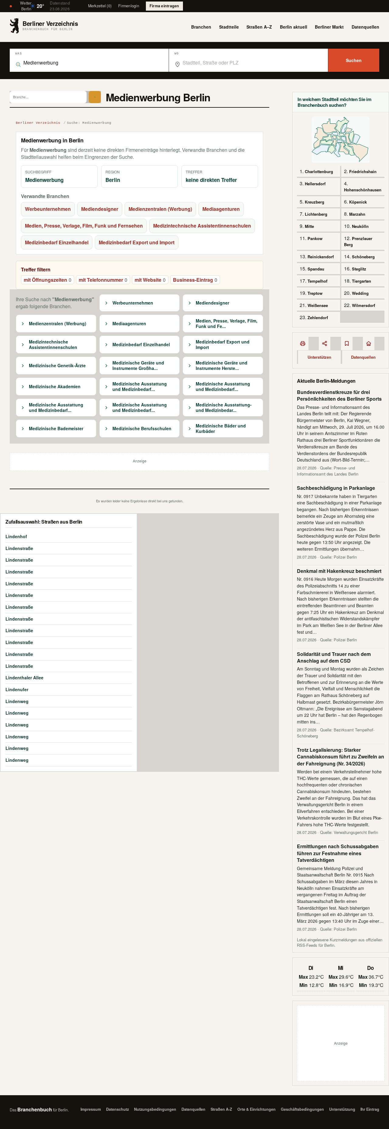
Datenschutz (117, 1109)
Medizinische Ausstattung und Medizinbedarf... (139, 386)
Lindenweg (17, 701)
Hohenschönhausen (362, 190)
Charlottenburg (319, 171)
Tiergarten (361, 281)
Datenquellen (365, 27)
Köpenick (358, 202)
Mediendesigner (99, 208)
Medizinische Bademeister (56, 428)
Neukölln (360, 226)
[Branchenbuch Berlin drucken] (302, 343)
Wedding (360, 293)
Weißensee (318, 305)
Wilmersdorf (363, 305)
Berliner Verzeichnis (38, 123)
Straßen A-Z (221, 1109)
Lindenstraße (19, 548)
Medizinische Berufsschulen (141, 428)
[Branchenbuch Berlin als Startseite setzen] (368, 343)
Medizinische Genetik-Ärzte (57, 365)
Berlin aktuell (293, 27)
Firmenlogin (128, 6)
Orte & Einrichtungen (256, 1109)
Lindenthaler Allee (24, 677)
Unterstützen (319, 357)
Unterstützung (342, 1109)
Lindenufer (16, 689)
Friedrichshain (363, 171)
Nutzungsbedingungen (155, 1109)
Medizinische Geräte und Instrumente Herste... (221, 365)
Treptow (315, 293)
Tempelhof (317, 281)
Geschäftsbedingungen (302, 1109)
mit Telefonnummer (103, 279)
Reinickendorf (321, 257)
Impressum (91, 1109)
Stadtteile (229, 27)
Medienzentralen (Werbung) (160, 208)
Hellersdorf (315, 183)
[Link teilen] (324, 343)
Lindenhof (16, 536)
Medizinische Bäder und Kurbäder (221, 428)
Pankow (315, 238)
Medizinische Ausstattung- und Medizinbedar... (224, 407)
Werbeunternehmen (48, 208)
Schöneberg (363, 257)
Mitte (309, 226)
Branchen (201, 27)
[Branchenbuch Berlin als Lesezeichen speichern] (347, 343)
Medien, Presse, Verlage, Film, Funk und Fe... (226, 323)
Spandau (316, 269)
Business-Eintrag (195, 279)
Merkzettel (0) (100, 6)
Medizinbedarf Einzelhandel (56, 242)
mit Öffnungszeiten (47, 279)
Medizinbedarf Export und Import (136, 242)
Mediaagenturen (221, 208)
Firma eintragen (164, 6)
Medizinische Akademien (55, 386)
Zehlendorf (318, 317)
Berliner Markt (329, 27)
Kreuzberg (314, 202)
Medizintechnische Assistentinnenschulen (202, 225)
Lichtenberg (316, 214)
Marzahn (357, 214)
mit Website (150, 279)
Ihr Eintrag (369, 1109)
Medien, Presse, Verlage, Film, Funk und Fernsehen (84, 225)
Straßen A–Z (259, 27)
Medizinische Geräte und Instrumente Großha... (138, 365)
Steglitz (359, 269)
